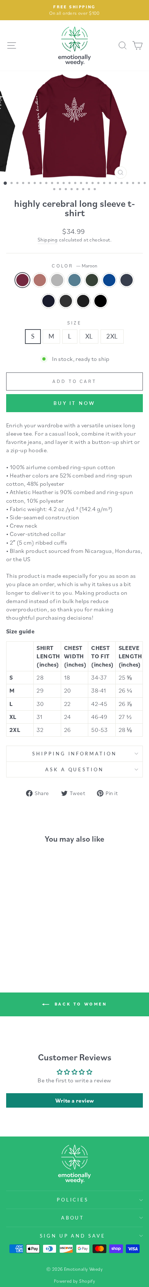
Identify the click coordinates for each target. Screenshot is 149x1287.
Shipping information (74, 753)
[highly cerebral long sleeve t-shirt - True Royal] (53, 934)
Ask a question (74, 769)
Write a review (74, 1100)
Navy (48, 301)
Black (100, 301)
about (73, 1218)
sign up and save (73, 1236)
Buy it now (74, 403)
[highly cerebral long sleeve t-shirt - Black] (48, 940)
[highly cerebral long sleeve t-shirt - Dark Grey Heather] (32, 940)
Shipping (48, 239)
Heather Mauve (40, 280)
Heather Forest (92, 280)
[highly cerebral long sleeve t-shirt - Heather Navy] (15, 940)
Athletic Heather (57, 280)
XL (89, 336)
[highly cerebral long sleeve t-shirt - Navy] (23, 940)
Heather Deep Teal (74, 280)
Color (75, 265)
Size (74, 322)
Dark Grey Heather (66, 301)
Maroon (22, 280)
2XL (112, 336)
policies (73, 1200)
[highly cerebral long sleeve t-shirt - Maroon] (11, 934)
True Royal (109, 280)
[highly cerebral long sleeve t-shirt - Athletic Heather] (28, 934)
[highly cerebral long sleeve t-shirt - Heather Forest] (44, 934)
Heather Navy (126, 280)
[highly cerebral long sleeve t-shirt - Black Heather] (40, 940)
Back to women (79, 1004)
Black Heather (83, 301)
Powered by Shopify (74, 1281)
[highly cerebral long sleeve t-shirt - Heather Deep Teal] (36, 934)
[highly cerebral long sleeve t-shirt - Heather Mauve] (19, 934)
